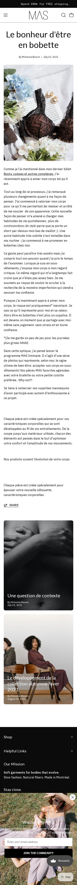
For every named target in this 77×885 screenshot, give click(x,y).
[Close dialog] (73, 797)
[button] (63, 15)
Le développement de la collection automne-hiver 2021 (33, 683)
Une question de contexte (33, 595)
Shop (8, 737)
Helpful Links (15, 751)
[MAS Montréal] (38, 15)
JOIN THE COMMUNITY (38, 853)
